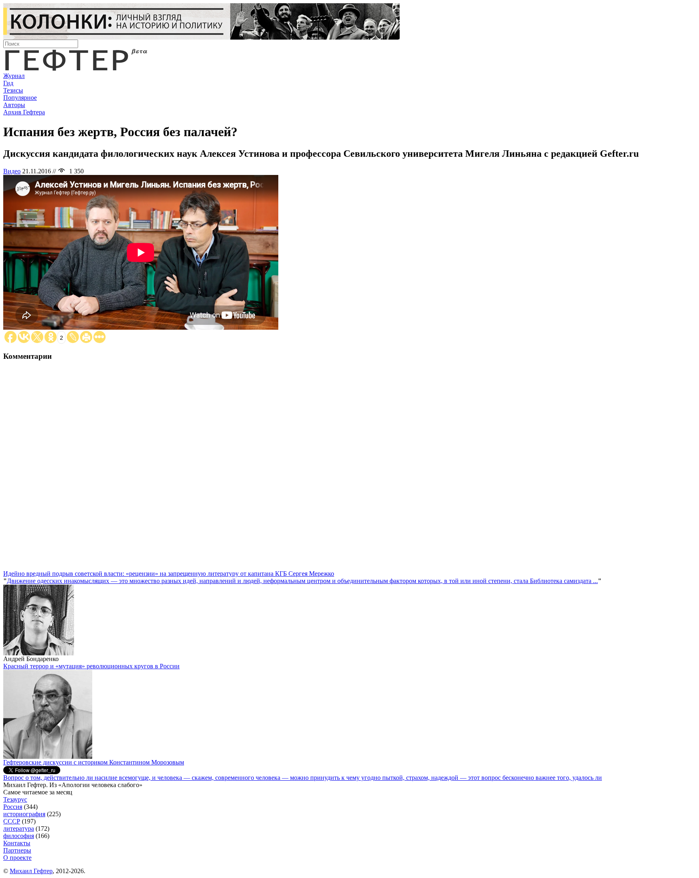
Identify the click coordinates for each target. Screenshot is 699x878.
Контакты (16, 843)
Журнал (14, 75)
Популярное (20, 97)
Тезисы (13, 90)
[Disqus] (349, 469)
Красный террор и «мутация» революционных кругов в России (91, 666)
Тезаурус (15, 799)
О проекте (17, 857)
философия (18, 835)
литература (18, 828)
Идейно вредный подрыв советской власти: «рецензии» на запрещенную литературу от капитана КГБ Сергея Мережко (168, 573)
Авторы (14, 104)
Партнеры (17, 850)
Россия (12, 806)
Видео (12, 171)
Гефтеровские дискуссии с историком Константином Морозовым (93, 762)
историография (24, 814)
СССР (11, 821)
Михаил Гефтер (31, 870)
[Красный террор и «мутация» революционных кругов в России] (47, 756)
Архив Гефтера (24, 112)
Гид (8, 83)
